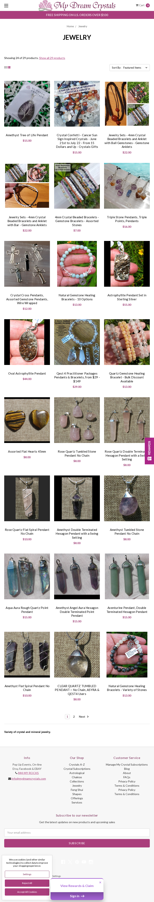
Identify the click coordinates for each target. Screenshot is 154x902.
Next (82, 716)
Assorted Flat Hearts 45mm (27, 451)
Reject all (27, 883)
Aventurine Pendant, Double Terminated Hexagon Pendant (127, 610)
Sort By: (116, 67)
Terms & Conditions (126, 785)
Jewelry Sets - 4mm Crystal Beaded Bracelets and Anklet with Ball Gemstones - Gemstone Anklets (126, 141)
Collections (77, 781)
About (127, 773)
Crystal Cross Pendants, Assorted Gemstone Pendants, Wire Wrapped (27, 299)
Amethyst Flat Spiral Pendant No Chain (27, 688)
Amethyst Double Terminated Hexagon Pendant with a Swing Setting (77, 533)
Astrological (76, 773)
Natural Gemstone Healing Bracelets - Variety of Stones (127, 688)
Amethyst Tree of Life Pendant (27, 135)
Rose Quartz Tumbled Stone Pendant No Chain (77, 453)
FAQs (126, 777)
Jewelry (82, 26)
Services (77, 802)
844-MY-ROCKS (28, 773)
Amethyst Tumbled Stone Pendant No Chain (127, 531)
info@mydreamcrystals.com (29, 778)
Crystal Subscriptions (77, 768)
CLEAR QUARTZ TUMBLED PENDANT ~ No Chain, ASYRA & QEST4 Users (77, 690)
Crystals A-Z (77, 764)
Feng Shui (77, 789)
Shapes (77, 794)
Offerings (77, 798)
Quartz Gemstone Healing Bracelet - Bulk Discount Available (127, 377)
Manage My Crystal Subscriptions (127, 764)
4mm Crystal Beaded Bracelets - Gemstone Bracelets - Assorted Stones (77, 221)
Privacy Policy (126, 781)
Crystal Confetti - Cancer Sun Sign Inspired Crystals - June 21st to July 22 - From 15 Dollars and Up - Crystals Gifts (77, 141)
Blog (127, 768)
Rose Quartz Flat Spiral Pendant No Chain (27, 531)
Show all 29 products (52, 58)
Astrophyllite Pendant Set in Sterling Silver (126, 297)
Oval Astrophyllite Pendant (27, 373)
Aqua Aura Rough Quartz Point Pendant (27, 610)
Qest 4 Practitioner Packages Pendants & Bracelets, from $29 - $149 (77, 377)
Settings (27, 874)
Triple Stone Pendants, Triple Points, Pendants (127, 219)
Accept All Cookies (27, 891)
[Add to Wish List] (45, 85)
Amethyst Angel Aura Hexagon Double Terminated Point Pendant (77, 611)
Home (70, 26)
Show (149, 451)
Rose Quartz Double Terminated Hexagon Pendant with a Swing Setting (127, 455)
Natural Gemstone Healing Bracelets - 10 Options (77, 297)
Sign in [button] (75, 896)
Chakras (77, 777)
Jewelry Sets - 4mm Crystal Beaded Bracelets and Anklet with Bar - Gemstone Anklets (27, 221)
